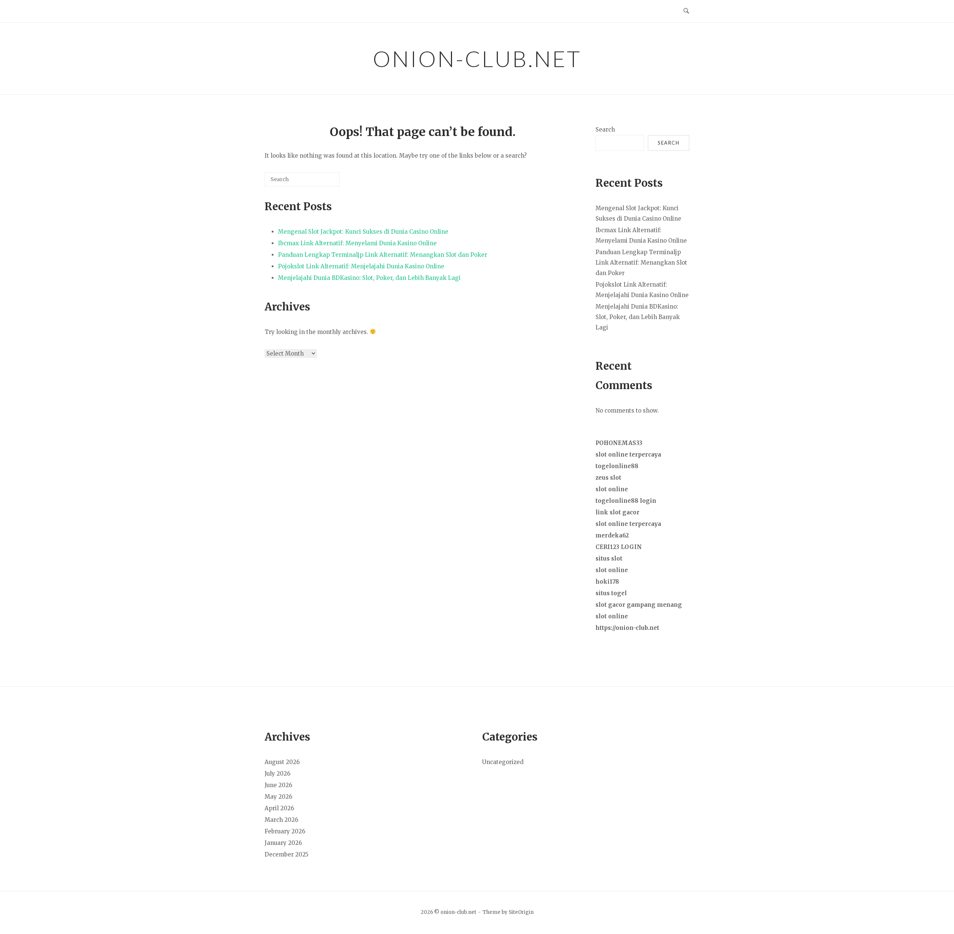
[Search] (322, 182)
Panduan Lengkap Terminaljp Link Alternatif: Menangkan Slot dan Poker (382, 254)
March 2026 (281, 819)
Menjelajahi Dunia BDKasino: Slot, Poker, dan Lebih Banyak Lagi (369, 277)
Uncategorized (503, 762)
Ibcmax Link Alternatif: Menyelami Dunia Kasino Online (357, 243)
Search (605, 129)
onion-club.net (477, 58)
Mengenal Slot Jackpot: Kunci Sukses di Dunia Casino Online (363, 231)
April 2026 (279, 808)
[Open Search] (686, 11)
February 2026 (285, 831)
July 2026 (277, 773)
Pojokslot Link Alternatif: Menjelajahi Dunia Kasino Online (361, 266)
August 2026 (282, 762)
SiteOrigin (521, 912)
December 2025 (287, 854)
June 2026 (278, 785)
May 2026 (278, 796)
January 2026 (283, 842)
